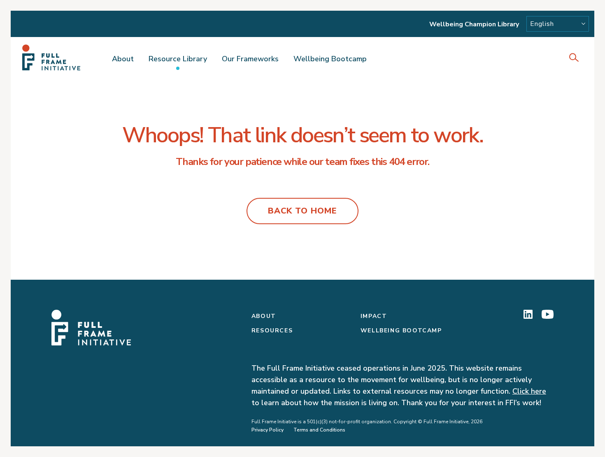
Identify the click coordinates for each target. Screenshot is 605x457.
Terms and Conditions (319, 430)
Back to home (302, 210)
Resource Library (178, 59)
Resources (272, 330)
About (123, 59)
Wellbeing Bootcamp (330, 59)
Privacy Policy (267, 430)
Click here (529, 391)
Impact (374, 316)
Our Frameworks (250, 59)
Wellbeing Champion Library (474, 24)
